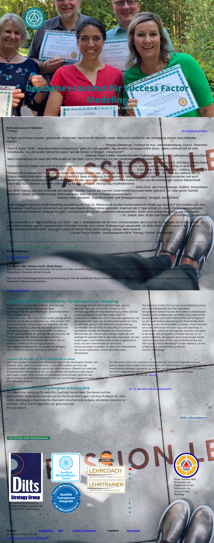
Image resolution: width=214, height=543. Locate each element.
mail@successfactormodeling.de (27, 538)
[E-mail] (130, 493)
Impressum (133, 530)
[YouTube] (130, 469)
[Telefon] (130, 487)
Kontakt (153, 374)
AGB (60, 530)
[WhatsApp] (130, 483)
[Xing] (130, 478)
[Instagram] (130, 455)
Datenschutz (46, 530)
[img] (34, 18)
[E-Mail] (130, 464)
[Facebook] (129, 459)
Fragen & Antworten (84, 530)
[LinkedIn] (130, 473)
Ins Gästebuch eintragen (194, 130)
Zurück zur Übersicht (18, 257)
